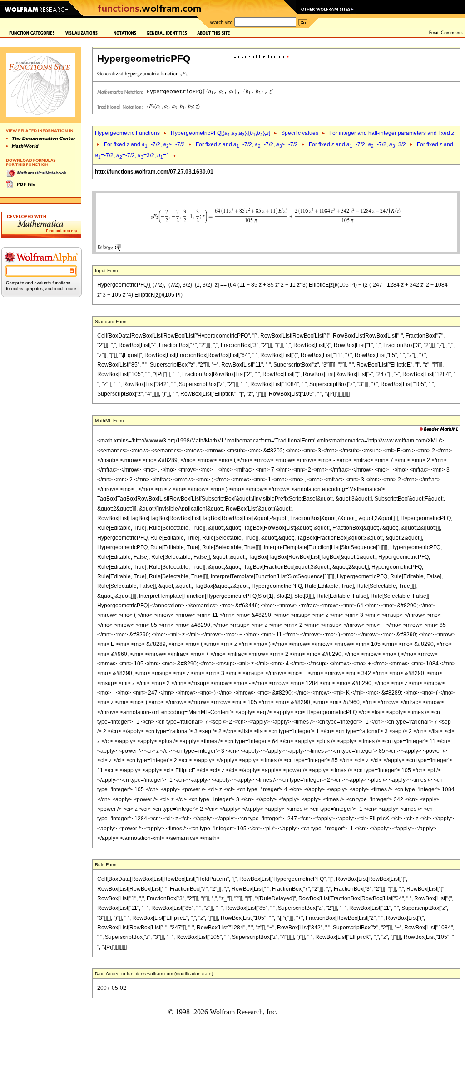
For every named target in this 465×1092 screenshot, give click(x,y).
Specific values (299, 133)
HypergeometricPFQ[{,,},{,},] (220, 133)
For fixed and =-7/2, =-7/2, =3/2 (357, 144)
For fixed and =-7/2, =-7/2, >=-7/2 (247, 144)
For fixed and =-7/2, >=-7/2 (144, 144)
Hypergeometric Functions (127, 133)
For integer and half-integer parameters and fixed (391, 133)
